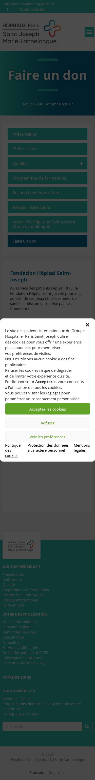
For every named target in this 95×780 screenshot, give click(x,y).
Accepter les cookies (47, 408)
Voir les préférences (47, 436)
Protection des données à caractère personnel (48, 448)
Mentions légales (82, 448)
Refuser (47, 422)
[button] (87, 324)
